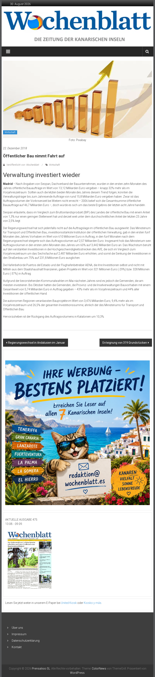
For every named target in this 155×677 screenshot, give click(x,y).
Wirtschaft (10, 132)
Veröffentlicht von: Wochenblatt (23, 164)
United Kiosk (69, 602)
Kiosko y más (92, 602)
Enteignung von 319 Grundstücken (125, 342)
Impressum (19, 634)
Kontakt (17, 647)
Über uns (17, 627)
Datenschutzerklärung (26, 640)
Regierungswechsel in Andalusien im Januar (36, 342)
